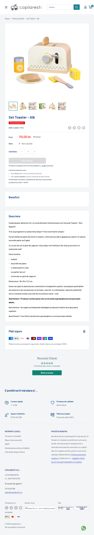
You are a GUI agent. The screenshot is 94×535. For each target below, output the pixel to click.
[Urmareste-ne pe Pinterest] (16, 507)
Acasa (7, 19)
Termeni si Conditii (13, 436)
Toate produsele (18, 19)
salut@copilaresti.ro (13, 492)
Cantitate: (13, 151)
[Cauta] (77, 7)
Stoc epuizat (27, 160)
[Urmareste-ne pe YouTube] (20, 507)
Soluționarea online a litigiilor (17, 448)
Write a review (47, 373)
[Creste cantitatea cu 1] (34, 151)
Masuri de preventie (13, 440)
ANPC (7, 444)
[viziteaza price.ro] (40, 508)
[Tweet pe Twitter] (79, 127)
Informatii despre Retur (15, 452)
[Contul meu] (85, 7)
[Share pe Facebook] (69, 127)
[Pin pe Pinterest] (74, 127)
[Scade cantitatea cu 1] (21, 151)
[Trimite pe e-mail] (83, 127)
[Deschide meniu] (6, 7)
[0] (90, 7)
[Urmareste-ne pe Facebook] (6, 507)
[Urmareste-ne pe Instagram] (11, 507)
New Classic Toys (16, 128)
